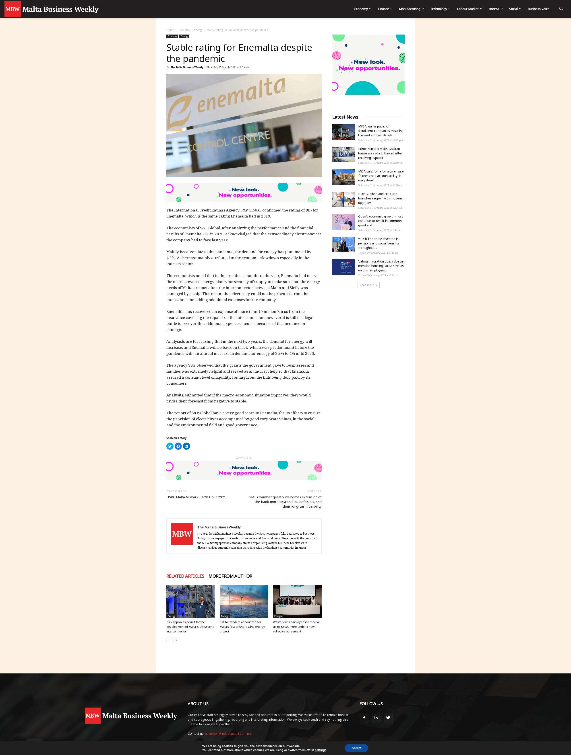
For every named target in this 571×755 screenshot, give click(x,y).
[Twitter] (388, 718)
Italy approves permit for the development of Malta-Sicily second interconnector (190, 626)
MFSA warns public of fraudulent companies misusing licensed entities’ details (380, 130)
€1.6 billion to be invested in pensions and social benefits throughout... (378, 243)
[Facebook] (364, 718)
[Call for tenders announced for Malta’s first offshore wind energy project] (244, 601)
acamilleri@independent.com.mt (228, 733)
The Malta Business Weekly (187, 67)
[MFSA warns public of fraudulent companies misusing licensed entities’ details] (343, 132)
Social (513, 9)
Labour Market (468, 9)
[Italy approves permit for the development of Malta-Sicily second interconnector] (190, 601)
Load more (367, 285)
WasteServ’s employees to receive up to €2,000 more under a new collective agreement (296, 626)
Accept (356, 748)
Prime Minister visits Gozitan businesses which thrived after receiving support (380, 153)
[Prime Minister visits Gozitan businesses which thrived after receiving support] (343, 154)
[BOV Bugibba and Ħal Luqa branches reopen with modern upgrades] (343, 199)
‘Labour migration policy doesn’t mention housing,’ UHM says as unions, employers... (381, 265)
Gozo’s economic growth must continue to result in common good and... (380, 220)
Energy (198, 30)
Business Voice (538, 9)
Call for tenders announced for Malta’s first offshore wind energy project (242, 626)
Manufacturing (409, 9)
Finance (383, 9)
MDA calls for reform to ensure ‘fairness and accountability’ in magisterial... (381, 175)
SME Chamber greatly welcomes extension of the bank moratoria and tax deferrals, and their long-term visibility (285, 502)
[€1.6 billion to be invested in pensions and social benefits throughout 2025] (343, 244)
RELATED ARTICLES (185, 576)
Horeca (494, 9)
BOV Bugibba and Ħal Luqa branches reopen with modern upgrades (380, 198)
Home (170, 30)
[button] (561, 9)
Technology (438, 9)
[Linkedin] (376, 718)
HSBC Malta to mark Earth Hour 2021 (196, 497)
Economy (361, 9)
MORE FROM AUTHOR (230, 576)
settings (320, 750)
